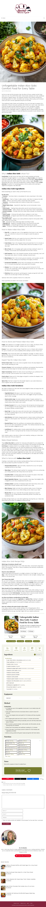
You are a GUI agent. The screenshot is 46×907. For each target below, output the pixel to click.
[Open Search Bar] (44, 18)
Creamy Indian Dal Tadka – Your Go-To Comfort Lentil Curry (14, 784)
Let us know (18, 771)
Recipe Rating (5, 792)
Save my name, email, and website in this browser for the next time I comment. (23, 820)
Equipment (16, 650)
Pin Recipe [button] (31, 631)
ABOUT (28, 903)
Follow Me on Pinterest (24, 855)
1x (34, 654)
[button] (40, 658)
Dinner (4, 782)
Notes (39, 650)
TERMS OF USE (23, 903)
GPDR (31, 903)
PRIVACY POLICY (16, 903)
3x (38, 654)
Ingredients (7, 650)
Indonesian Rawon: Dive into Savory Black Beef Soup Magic (14, 783)
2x (36, 654)
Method (24, 650)
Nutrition (32, 650)
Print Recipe (23, 631)
